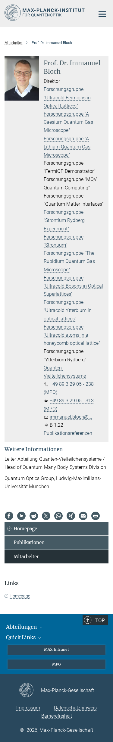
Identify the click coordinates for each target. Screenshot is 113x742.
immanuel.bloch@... (71, 417)
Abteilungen (22, 627)
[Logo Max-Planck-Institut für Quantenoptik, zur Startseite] (45, 13)
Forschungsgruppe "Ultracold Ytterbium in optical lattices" (68, 310)
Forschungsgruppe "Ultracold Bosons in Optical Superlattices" (73, 286)
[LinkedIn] (21, 515)
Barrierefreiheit (56, 716)
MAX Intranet (56, 649)
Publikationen (29, 542)
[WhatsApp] (58, 515)
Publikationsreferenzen (68, 433)
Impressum (28, 708)
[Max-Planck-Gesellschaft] (30, 690)
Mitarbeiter (26, 557)
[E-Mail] (83, 515)
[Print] (95, 515)
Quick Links (21, 637)
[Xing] (70, 515)
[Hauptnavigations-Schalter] (102, 14)
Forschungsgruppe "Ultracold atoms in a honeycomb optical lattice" (72, 335)
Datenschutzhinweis (75, 708)
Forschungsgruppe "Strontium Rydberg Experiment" (64, 220)
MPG (56, 664)
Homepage (25, 529)
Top (100, 620)
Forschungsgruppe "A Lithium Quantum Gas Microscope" (67, 147)
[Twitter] (46, 515)
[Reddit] (33, 515)
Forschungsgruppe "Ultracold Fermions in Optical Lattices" (67, 97)
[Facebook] (9, 515)
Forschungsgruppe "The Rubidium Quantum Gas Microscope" (69, 261)
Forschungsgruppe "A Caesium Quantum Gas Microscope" (68, 122)
